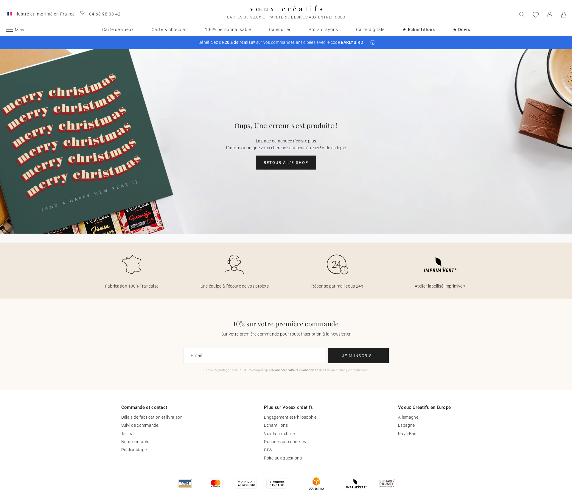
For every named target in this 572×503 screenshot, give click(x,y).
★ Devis (461, 29)
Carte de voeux (118, 29)
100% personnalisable (228, 29)
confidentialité (285, 370)
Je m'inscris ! (358, 355)
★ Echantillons (418, 29)
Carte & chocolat (169, 29)
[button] (373, 42)
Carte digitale (370, 29)
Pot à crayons (323, 29)
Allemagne (408, 417)
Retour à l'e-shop (286, 162)
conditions (310, 370)
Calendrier (280, 29)
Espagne (406, 425)
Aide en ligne (334, 147)
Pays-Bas (407, 433)
